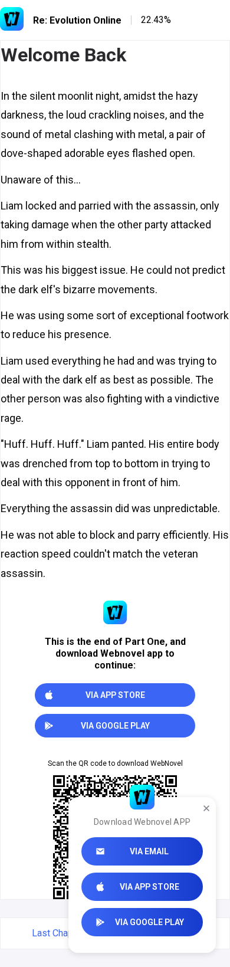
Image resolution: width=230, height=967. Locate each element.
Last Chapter (58, 933)
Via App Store (149, 886)
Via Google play (149, 922)
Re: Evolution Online (77, 20)
